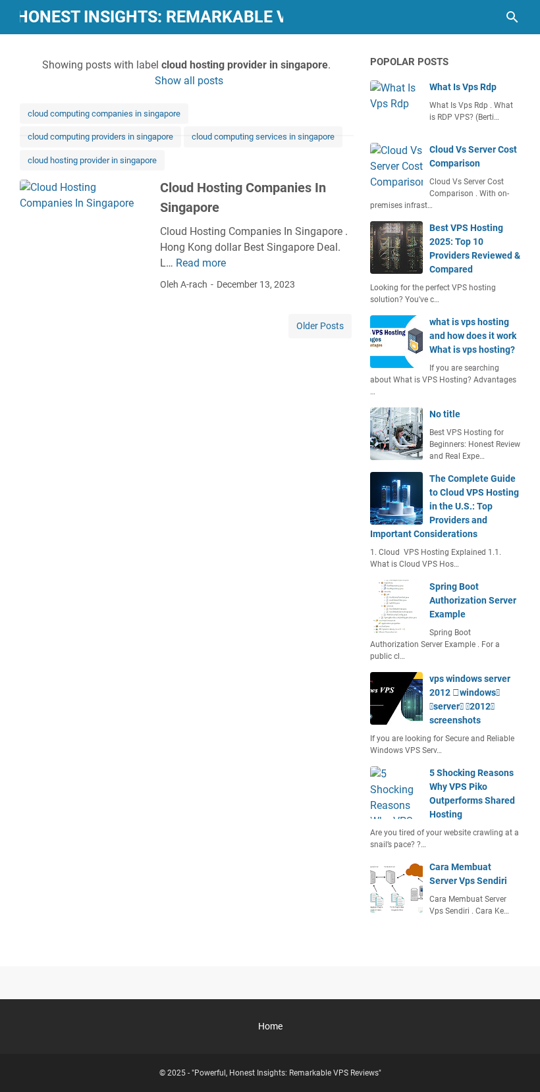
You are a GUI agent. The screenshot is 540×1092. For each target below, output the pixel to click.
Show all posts (189, 80)
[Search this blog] (512, 17)
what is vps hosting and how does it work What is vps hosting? (472, 336)
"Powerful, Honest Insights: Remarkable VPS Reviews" (286, 1073)
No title (444, 414)
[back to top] (513, 1062)
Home (270, 1026)
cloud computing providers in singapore (100, 137)
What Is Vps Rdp (463, 87)
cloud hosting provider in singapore (92, 160)
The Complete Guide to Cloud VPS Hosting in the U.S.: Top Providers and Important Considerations (444, 506)
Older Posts (320, 326)
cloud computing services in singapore (263, 137)
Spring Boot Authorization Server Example (472, 600)
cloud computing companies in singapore (104, 113)
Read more (201, 263)
